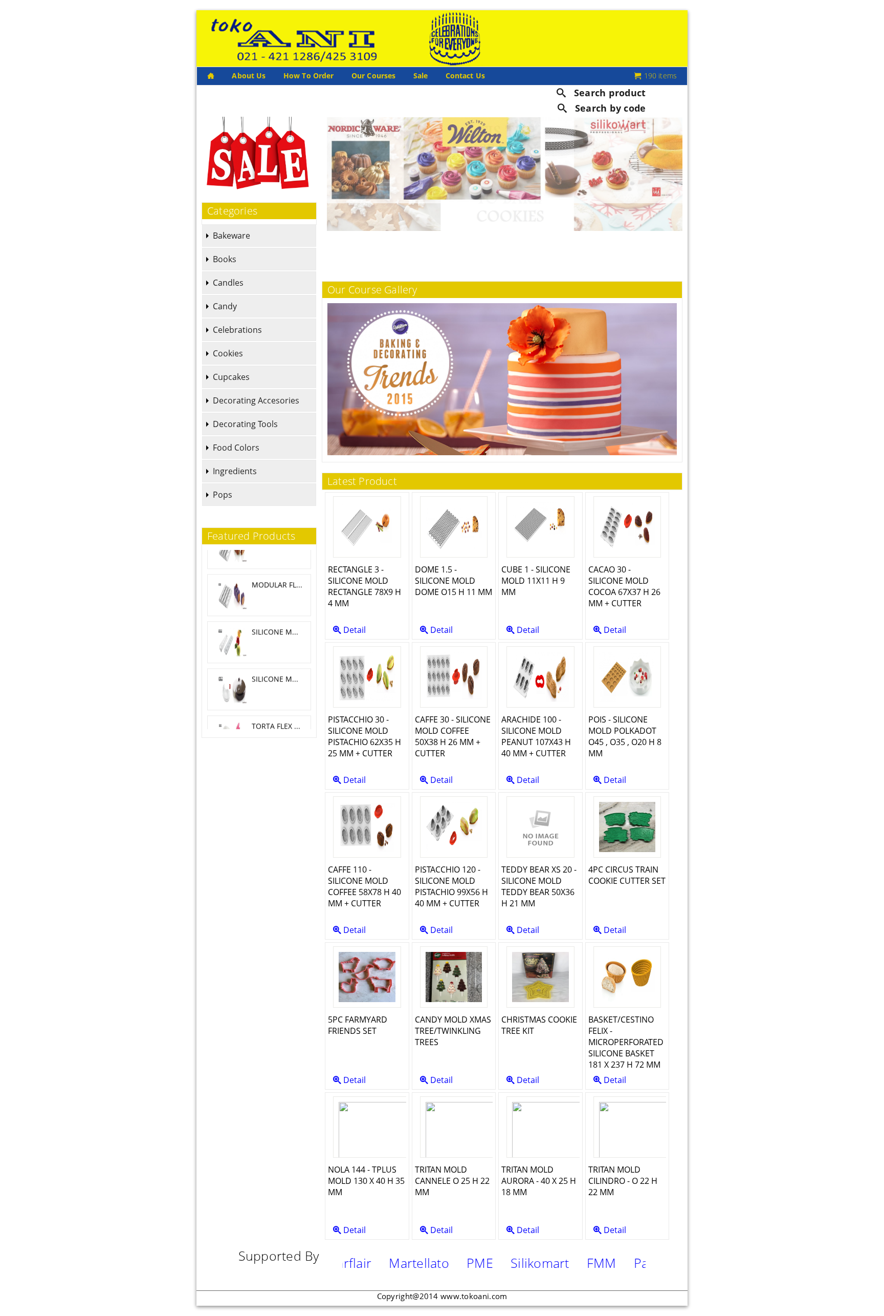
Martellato (362, 1263)
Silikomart (482, 1263)
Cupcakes (231, 377)
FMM (544, 1263)
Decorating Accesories (256, 400)
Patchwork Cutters (631, 1263)
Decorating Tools (245, 424)
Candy (225, 306)
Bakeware (231, 235)
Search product (608, 92)
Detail (353, 629)
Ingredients (235, 471)
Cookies (228, 353)
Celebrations (237, 329)
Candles (228, 282)
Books (224, 259)
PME (422, 1263)
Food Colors (236, 447)
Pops (222, 494)
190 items (659, 75)
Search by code (609, 108)
